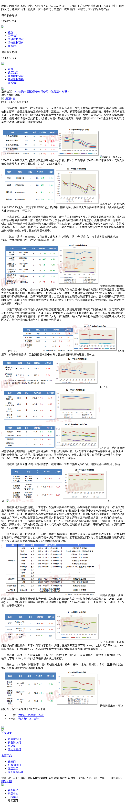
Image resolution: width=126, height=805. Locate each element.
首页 (10, 32)
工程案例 (13, 797)
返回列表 (9, 98)
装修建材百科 (16, 42)
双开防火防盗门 (17, 772)
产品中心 (13, 793)
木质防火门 (14, 739)
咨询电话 (13, 790)
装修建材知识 (16, 39)
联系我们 (13, 46)
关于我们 (13, 35)
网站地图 (6, 781)
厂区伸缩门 (14, 765)
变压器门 (13, 768)
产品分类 (6, 733)
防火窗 (12, 746)
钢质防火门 (14, 742)
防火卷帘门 (14, 749)
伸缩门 (12, 761)
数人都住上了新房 (28, 718)
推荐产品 (6, 755)
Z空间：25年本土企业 (31, 715)
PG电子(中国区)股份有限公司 (31, 91)
